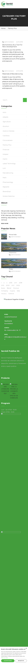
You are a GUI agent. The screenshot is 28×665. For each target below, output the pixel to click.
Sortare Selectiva (8, 196)
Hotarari (5, 154)
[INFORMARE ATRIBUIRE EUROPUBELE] (5, 389)
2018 (20, 283)
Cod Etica (6, 136)
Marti (4, 177)
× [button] (26, 648)
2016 (10, 283)
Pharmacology (8, 182)
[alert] (14, 656)
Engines (12, 291)
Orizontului (12, 252)
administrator (9, 42)
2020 (8, 285)
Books (3, 288)
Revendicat (7, 191)
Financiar (6, 149)
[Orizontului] (14, 247)
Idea (18, 291)
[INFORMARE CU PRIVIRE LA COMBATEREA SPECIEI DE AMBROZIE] (14, 391)
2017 (15, 283)
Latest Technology (9, 163)
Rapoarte (6, 187)
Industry (4, 293)
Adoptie (5, 117)
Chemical (16, 288)
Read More (4, 223)
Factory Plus (7, 145)
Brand (9, 288)
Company (4, 291)
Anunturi (6, 126)
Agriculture (7, 122)
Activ (4, 112)
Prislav (11, 269)
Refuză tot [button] (21, 660)
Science (11, 293)
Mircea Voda (12, 234)
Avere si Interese (8, 131)
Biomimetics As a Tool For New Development (12, 46)
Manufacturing (8, 173)
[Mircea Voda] (4, 236)
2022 (18, 285)
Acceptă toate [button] (8, 660)
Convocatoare (7, 140)
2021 (13, 285)
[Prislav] (14, 263)
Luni (4, 168)
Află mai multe (4, 657)
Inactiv (5, 159)
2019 (2, 285)
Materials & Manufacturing (12, 74)
